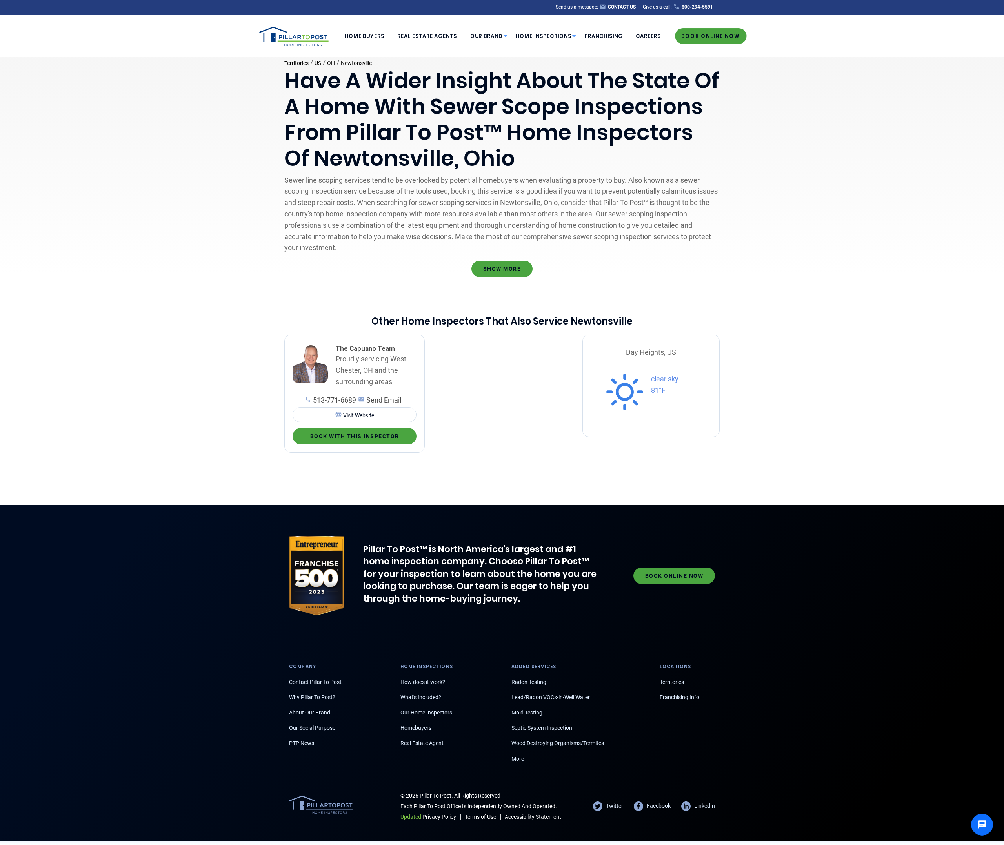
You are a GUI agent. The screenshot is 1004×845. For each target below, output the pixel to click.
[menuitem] (364, 36)
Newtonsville (356, 63)
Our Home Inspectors (426, 712)
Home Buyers (364, 36)
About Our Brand (309, 712)
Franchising (604, 36)
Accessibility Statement (533, 817)
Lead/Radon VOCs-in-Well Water (550, 697)
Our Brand (486, 36)
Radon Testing (528, 682)
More (517, 759)
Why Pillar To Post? (312, 697)
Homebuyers (415, 728)
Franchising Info (679, 697)
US (318, 63)
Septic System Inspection (541, 728)
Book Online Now (710, 35)
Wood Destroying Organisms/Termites (557, 743)
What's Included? (420, 697)
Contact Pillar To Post (315, 682)
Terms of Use (480, 817)
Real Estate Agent (422, 743)
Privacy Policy (428, 817)
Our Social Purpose (312, 728)
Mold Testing (526, 712)
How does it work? (422, 682)
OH (331, 63)
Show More (502, 269)
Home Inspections (543, 36)
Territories (296, 63)
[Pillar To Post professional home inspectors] (294, 35)
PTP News (301, 743)
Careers (648, 36)
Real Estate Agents (427, 36)
